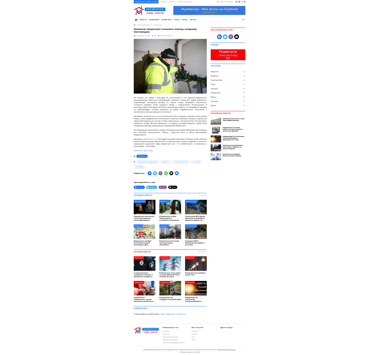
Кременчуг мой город (143, 150)
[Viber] (160, 173)
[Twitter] (171, 173)
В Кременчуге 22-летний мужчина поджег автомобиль (169, 243)
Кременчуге (153, 139)
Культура (228, 88)
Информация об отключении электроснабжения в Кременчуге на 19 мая (193, 299)
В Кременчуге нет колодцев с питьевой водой (170, 298)
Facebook (194, 331)
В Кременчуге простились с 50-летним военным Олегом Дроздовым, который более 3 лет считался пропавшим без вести (144, 218)
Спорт (228, 84)
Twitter (193, 340)
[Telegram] (155, 173)
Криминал (163, 226)
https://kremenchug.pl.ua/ (226, 350)
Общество (163, 201)
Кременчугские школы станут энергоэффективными (234, 119)
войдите (162, 314)
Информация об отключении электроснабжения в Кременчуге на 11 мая (233, 138)
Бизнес (228, 105)
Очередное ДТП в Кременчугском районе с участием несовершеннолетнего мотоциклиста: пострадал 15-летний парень (195, 243)
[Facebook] (150, 173)
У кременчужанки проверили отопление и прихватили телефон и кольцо (143, 275)
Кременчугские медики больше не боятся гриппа (232, 155)
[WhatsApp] (166, 173)
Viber (193, 337)
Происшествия (140, 201)
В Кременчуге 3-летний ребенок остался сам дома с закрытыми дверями (233, 129)
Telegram (194, 334)
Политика (228, 101)
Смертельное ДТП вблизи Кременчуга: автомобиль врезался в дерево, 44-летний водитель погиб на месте (195, 218)
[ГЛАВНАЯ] (136, 20)
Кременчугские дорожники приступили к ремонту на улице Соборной (233, 146)
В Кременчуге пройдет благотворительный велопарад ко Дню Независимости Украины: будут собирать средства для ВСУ (144, 243)
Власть (228, 97)
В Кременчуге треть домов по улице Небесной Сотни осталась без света (169, 275)
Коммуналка (142, 156)
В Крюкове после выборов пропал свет (195, 274)
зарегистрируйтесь (178, 314)
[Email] (177, 173)
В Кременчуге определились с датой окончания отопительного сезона (144, 299)
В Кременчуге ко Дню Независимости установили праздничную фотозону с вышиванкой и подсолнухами (169, 218)
